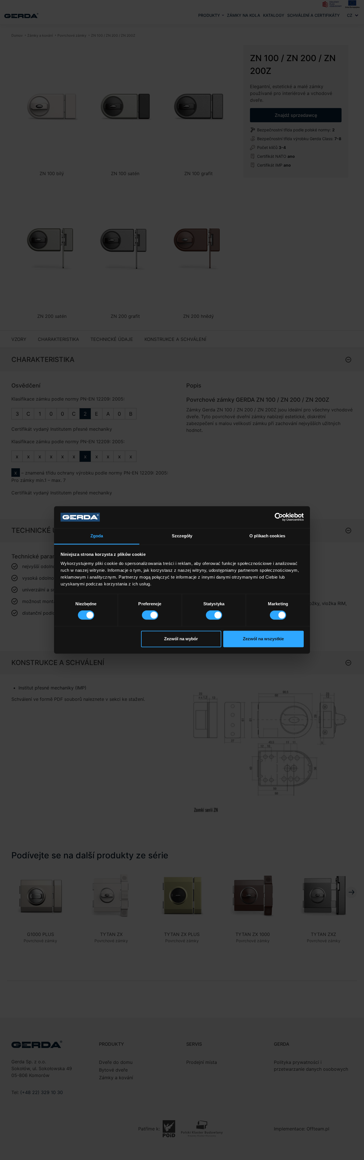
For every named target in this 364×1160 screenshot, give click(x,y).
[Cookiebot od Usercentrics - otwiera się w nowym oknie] (279, 517)
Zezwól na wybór (181, 638)
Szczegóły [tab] (182, 535)
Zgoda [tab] (96, 535)
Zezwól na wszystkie (263, 638)
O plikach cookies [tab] (267, 535)
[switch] (150, 615)
